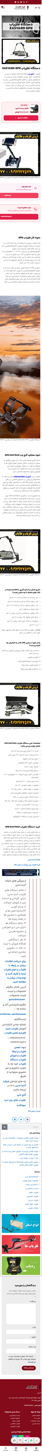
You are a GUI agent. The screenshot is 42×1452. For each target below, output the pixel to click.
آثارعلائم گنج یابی (31, 1176)
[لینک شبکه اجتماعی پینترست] (21, 2)
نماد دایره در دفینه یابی (29, 1158)
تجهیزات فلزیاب (15, 1418)
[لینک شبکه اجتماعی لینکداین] (18, 2)
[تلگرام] (25, 1440)
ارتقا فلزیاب (19, 1054)
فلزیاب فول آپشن (31, 1204)
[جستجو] (4, 1127)
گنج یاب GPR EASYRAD (22, 476)
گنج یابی (21, 1095)
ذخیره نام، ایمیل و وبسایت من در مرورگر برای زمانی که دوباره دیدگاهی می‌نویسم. (22, 1359)
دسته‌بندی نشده (32, 1184)
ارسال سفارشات (35, 1421)
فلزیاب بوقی (33, 1192)
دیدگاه (32, 1301)
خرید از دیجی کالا (34, 1111)
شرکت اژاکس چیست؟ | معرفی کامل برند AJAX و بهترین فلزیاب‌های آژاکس (20, 1153)
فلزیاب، (14, 1029)
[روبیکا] (14, 1440)
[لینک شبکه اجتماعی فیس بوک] (26, 2)
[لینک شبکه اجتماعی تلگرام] (15, 2)
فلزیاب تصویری (32, 1196)
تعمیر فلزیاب (12, 1033)
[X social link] (24, 2)
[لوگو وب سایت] (21, 7)
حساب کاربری (36, 1424)
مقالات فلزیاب (33, 1208)
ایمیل (33, 1337)
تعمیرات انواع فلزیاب (30, 1180)
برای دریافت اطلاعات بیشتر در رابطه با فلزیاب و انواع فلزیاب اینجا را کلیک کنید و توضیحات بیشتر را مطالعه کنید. (15, 971)
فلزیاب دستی (33, 1200)
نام (34, 1327)
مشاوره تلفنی (36, 1415)
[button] (27, 1119)
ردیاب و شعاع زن (31, 1188)
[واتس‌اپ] (31, 1440)
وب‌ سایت (32, 1346)
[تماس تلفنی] (36, 1440)
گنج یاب (31, 74)
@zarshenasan (17, 1000)
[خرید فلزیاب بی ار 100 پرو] (21, 112)
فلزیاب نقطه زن (15, 1424)
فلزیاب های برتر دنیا (15, 1100)
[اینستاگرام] (20, 1440)
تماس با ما (37, 1418)
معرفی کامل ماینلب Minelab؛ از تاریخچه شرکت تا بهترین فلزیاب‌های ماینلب (20, 1163)
